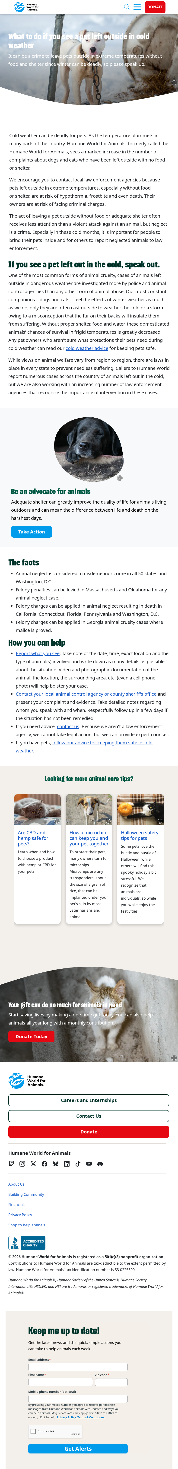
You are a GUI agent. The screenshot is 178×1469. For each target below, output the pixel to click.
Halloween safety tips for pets (140, 835)
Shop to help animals (26, 1225)
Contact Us (88, 1116)
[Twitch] (11, 1164)
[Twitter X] (33, 1164)
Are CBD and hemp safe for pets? (33, 838)
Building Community (26, 1194)
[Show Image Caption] (174, 83)
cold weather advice (87, 348)
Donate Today (31, 1036)
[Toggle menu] (137, 7)
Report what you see (38, 653)
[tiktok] (78, 1164)
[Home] (26, 1081)
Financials (16, 1204)
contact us (68, 726)
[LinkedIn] (67, 1164)
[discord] (100, 1164)
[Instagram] (22, 1164)
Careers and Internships (89, 1100)
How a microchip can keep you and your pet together (89, 838)
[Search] (129, 7)
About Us (16, 1184)
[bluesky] (55, 1164)
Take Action (31, 532)
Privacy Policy (20, 1215)
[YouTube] (89, 1164)
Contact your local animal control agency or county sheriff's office (86, 694)
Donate (155, 7)
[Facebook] (44, 1164)
